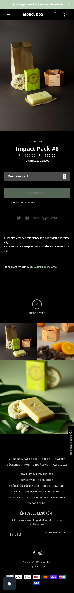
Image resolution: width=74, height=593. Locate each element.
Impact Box (45, 562)
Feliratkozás (53, 532)
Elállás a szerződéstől (49, 497)
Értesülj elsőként (37, 513)
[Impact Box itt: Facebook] (34, 552)
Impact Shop (37, 503)
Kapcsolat (60, 464)
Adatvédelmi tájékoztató (42, 491)
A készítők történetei (24, 486)
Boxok (46, 459)
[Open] (9, 583)
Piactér (60, 459)
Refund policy (18, 497)
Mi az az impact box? (23, 459)
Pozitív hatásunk (36, 464)
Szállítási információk (37, 480)
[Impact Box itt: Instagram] (40, 552)
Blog (46, 486)
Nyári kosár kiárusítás (37, 474)
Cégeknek (13, 464)
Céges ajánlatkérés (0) (70, 442)
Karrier (59, 486)
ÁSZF (17, 491)
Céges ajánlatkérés (22, 203)
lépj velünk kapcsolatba (43, 266)
